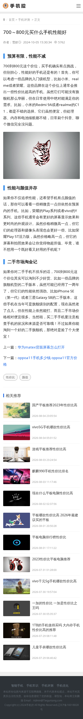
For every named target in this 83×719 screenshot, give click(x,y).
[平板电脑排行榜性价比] (16, 542)
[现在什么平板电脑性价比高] (16, 498)
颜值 (25, 377)
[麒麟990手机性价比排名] (16, 476)
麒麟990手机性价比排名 (50, 471)
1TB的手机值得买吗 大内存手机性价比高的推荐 (56, 627)
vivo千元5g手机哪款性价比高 (54, 581)
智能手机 (17, 685)
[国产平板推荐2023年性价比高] (16, 410)
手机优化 (63, 685)
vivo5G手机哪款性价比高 (51, 427)
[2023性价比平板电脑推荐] (16, 564)
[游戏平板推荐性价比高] (16, 454)
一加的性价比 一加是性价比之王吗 (54, 605)
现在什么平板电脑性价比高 (52, 493)
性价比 (10, 377)
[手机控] (15, 7)
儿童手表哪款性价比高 (49, 647)
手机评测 (24, 20)
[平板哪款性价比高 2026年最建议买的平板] (16, 520)
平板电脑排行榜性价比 (49, 537)
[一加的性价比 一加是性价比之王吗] (16, 608)
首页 (12, 20)
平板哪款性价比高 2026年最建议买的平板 (55, 517)
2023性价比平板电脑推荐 (51, 559)
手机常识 (32, 685)
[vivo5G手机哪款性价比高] (16, 432)
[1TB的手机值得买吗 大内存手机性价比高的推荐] (16, 630)
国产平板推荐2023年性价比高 (54, 405)
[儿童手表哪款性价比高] (16, 652)
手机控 (30, 705)
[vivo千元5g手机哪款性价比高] (16, 586)
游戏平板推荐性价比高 (49, 449)
